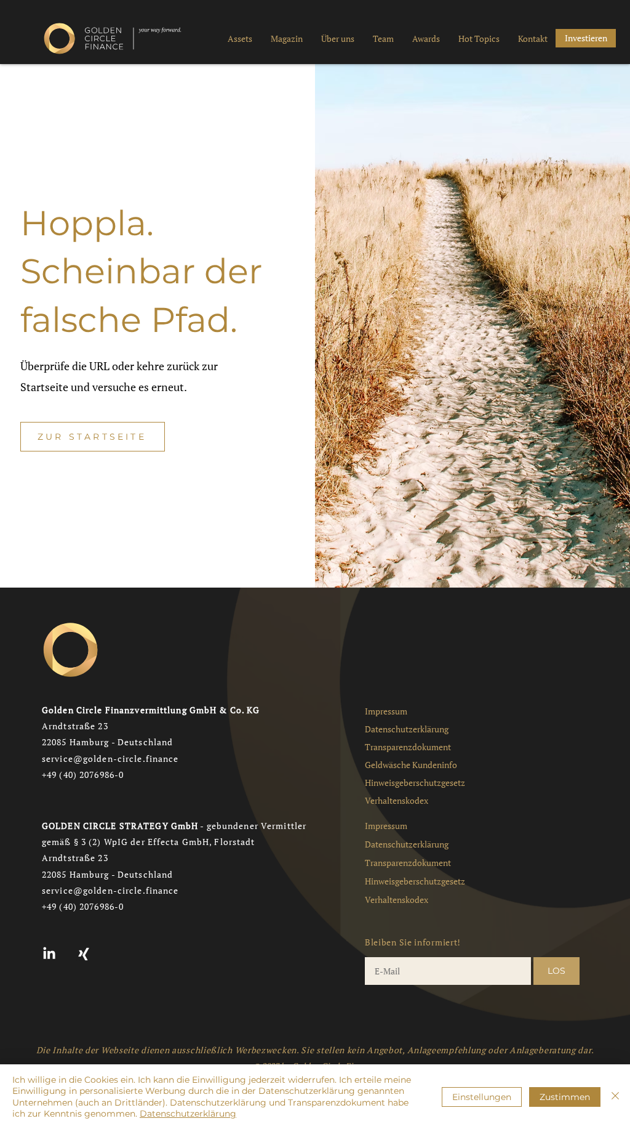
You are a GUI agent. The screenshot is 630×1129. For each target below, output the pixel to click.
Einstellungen (481, 1097)
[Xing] (83, 954)
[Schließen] (615, 1096)
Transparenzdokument (408, 747)
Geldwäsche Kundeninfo (411, 765)
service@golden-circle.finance (110, 758)
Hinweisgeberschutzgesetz (415, 782)
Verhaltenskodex (396, 800)
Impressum (386, 711)
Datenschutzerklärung (407, 729)
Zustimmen (565, 1097)
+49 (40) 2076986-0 (83, 774)
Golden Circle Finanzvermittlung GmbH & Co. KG (151, 710)
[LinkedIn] (49, 954)
